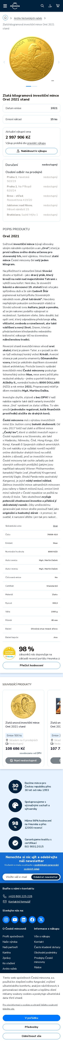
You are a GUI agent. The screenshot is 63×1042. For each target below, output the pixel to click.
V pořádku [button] (31, 1018)
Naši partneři (10, 947)
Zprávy (7, 958)
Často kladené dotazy (47, 947)
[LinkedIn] (23, 919)
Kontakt (39, 942)
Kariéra (7, 952)
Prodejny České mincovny (43, 960)
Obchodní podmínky (45, 952)
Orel (55, 526)
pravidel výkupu (36, 143)
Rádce (37, 967)
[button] (7, 62)
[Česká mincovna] (15, 6)
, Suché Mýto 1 (22, 215)
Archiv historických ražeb (28, 18)
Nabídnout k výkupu (34, 151)
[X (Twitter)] (41, 919)
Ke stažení (9, 963)
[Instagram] (6, 919)
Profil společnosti (13, 936)
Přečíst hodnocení (31, 665)
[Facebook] (32, 919)
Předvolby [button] (31, 1027)
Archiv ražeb (10, 969)
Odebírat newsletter (45, 877)
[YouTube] (14, 919)
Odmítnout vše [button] (31, 1036)
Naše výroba (10, 942)
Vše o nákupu (42, 936)
